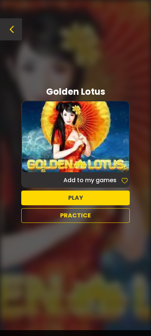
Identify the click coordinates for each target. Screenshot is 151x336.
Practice (75, 215)
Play (75, 198)
